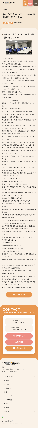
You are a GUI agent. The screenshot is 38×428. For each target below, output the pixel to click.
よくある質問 (8, 400)
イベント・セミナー (9, 396)
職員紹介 (7, 380)
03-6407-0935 (20, 322)
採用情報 (7, 408)
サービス (6, 384)
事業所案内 (7, 388)
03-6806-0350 (20, 329)
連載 (5, 392)
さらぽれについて (9, 376)
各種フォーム (8, 412)
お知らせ (6, 404)
